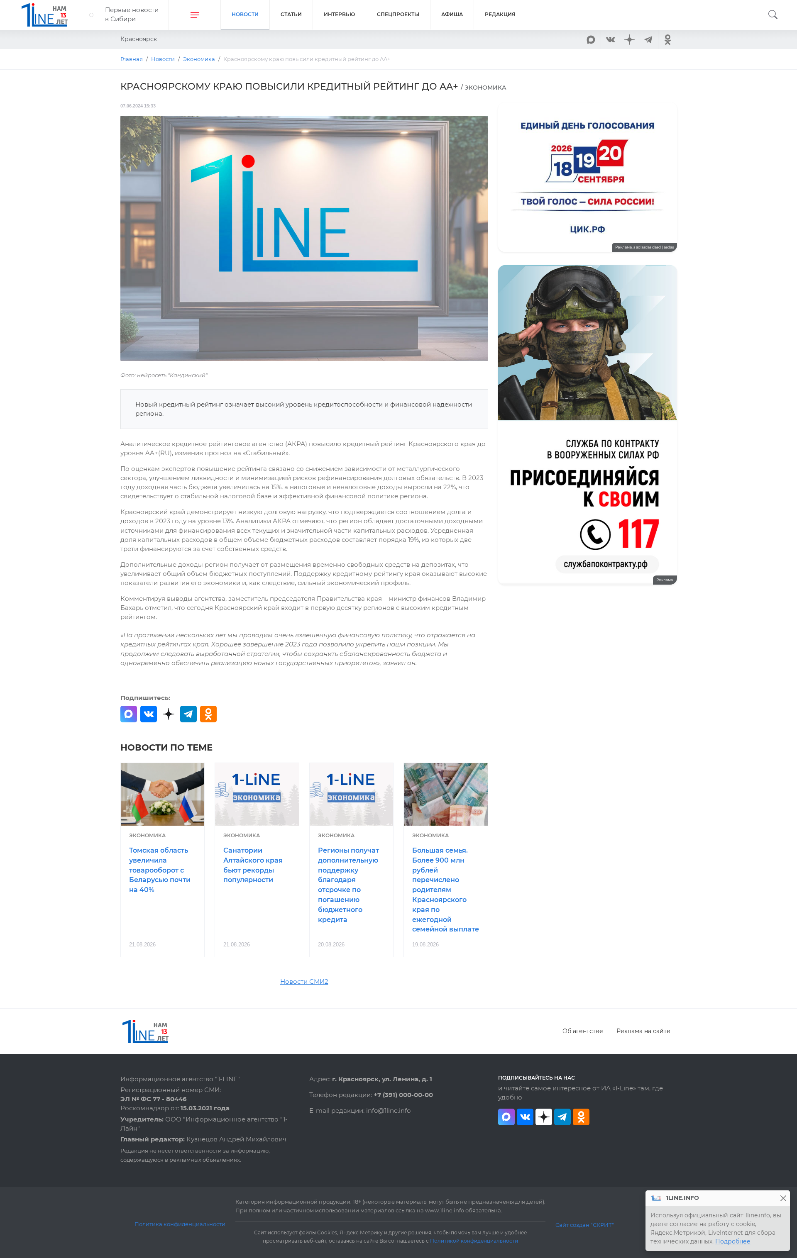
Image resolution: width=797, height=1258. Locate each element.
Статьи (291, 14)
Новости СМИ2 (304, 981)
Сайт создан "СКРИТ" (584, 1224)
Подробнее (733, 1241)
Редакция (500, 14)
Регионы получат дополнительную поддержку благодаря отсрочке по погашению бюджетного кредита (348, 884)
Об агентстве (582, 1031)
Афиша (452, 14)
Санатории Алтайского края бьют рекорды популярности (253, 865)
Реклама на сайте (643, 1031)
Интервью (339, 14)
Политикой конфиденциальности (474, 1241)
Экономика (147, 835)
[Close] (783, 1198)
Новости (245, 14)
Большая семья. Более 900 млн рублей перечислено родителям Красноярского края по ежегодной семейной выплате (445, 889)
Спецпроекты (398, 14)
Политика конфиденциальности (179, 1224)
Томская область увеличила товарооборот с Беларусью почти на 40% (160, 870)
